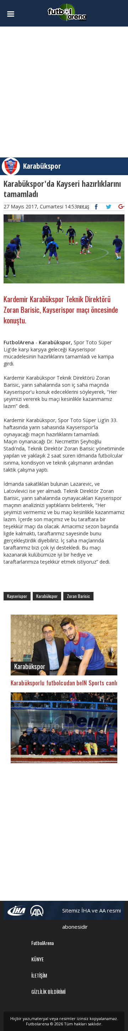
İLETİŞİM (39, 975)
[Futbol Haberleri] (67, 11)
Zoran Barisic (78, 596)
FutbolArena (42, 942)
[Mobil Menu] (13, 14)
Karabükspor (42, 166)
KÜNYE (37, 959)
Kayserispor (17, 596)
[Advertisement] (64, 92)
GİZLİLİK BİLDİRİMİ (48, 991)
